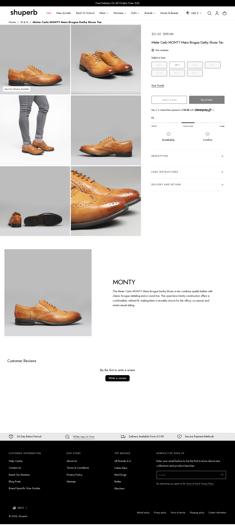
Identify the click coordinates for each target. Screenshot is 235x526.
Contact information (217, 512)
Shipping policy (197, 512)
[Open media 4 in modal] (134, 102)
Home (12, 22)
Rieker (117, 481)
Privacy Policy (74, 475)
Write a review (117, 378)
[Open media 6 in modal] (134, 173)
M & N (24, 22)
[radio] (159, 65)
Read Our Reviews (19, 475)
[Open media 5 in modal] (63, 173)
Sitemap (71, 481)
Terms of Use (192, 483)
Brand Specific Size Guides (24, 488)
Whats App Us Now (84, 436)
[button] (209, 13)
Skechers (119, 488)
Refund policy (143, 512)
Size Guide (157, 85)
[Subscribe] (221, 475)
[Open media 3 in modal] (63, 102)
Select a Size (158, 58)
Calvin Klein (120, 468)
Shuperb (23, 516)
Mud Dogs (120, 475)
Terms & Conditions (78, 468)
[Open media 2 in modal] (134, 31)
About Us (72, 461)
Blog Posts (15, 481)
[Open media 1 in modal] (63, 31)
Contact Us (15, 468)
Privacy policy (160, 512)
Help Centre (16, 461)
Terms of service (178, 512)
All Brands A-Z (122, 461)
